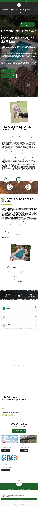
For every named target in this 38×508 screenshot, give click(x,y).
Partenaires (30, 1)
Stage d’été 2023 (5, 464)
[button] (36, 490)
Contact (34, 1)
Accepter (19, 499)
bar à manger (23, 153)
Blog (26, 1)
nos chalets (25, 140)
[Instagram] (6, 415)
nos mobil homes (19, 140)
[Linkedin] (9, 415)
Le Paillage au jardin (25, 445)
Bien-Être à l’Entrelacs (7, 445)
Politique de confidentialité (16, 506)
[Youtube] (12, 415)
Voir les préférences (19, 504)
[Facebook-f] (3, 415)
